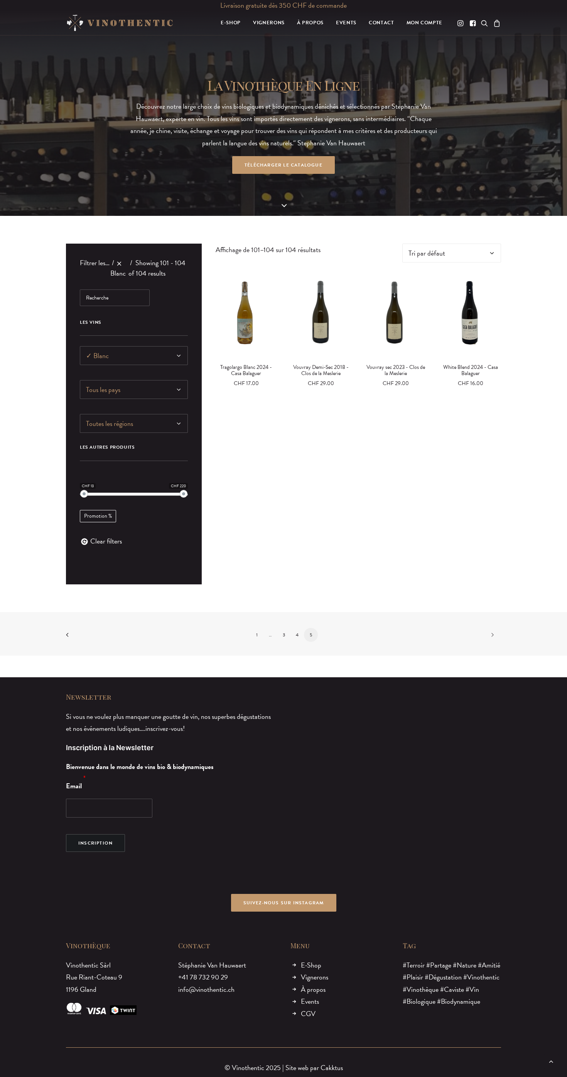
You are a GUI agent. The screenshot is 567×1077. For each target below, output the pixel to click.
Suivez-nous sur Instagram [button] (283, 902)
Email (74, 786)
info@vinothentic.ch (206, 989)
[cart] (496, 23)
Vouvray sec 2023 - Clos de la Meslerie (395, 370)
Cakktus (332, 1067)
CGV (308, 1013)
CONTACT (381, 23)
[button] (461, 23)
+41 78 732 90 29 (203, 977)
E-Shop (311, 965)
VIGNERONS (269, 23)
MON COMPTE (425, 23)
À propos (313, 989)
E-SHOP (231, 23)
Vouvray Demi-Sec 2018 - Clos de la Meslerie (321, 370)
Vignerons (314, 977)
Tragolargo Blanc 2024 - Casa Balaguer (246, 370)
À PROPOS (310, 23)
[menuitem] (230, 23)
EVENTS (346, 23)
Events (310, 1001)
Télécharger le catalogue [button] (283, 165)
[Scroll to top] (551, 1060)
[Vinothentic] (120, 23)
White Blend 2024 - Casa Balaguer (470, 370)
